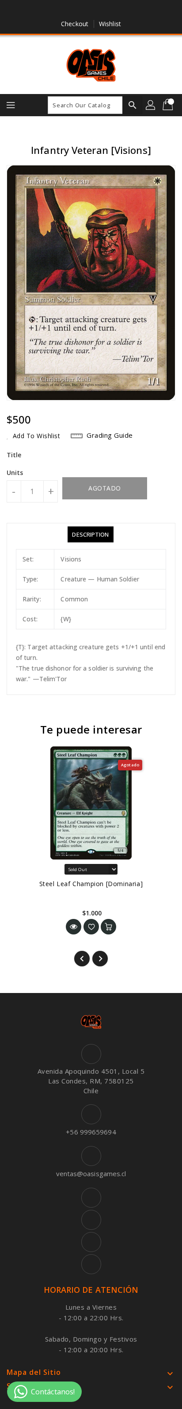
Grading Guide (110, 435)
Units (15, 473)
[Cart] (169, 105)
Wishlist (110, 24)
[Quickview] (73, 926)
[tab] (90, 534)
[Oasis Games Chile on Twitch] (116, 10)
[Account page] (151, 105)
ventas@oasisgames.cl (91, 1173)
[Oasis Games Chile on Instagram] (99, 10)
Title (14, 455)
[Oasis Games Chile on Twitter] (82, 10)
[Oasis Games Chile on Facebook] (65, 10)
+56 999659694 (91, 1131)
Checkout (74, 24)
